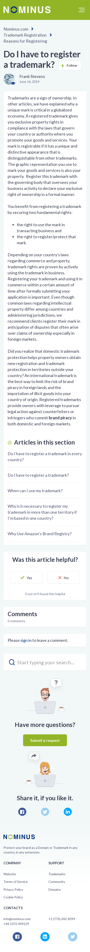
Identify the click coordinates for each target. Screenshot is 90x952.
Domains (54, 889)
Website (9, 874)
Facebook (22, 812)
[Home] (27, 9)
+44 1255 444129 (16, 924)
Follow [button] (72, 65)
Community (56, 882)
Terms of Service (15, 882)
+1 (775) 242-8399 (61, 919)
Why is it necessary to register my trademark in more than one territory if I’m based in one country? (42, 512)
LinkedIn (68, 812)
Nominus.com (15, 28)
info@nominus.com (17, 919)
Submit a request (45, 740)
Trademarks (57, 874)
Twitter (45, 812)
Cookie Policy (13, 897)
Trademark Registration (25, 34)
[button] (82, 10)
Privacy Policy (13, 889)
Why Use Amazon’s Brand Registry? (40, 533)
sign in (26, 640)
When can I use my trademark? (35, 490)
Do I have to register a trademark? (38, 475)
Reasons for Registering (25, 40)
